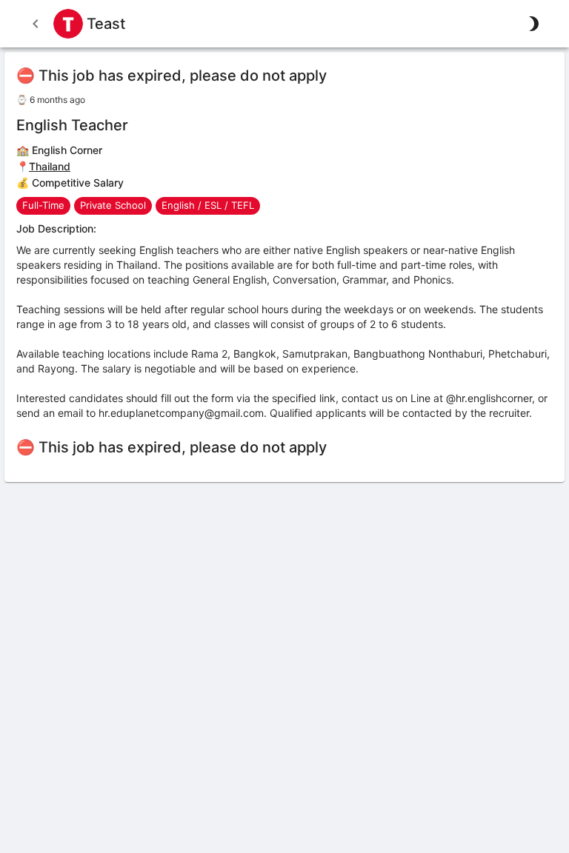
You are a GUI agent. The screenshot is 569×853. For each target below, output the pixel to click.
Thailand (49, 166)
